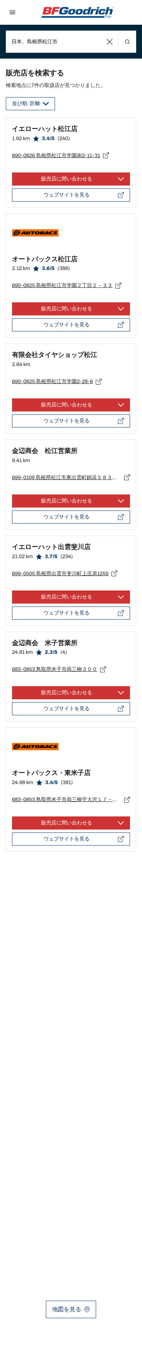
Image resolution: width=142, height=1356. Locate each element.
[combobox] (71, 42)
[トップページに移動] (78, 12)
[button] (110, 41)
